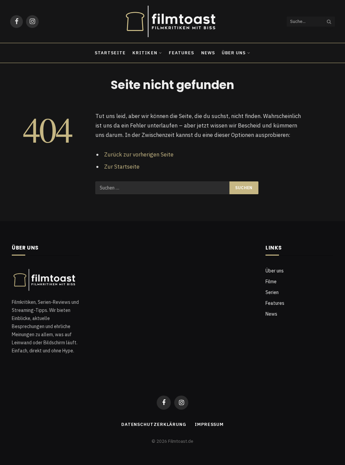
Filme (271, 282)
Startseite (110, 53)
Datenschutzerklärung (153, 424)
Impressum (209, 424)
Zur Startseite (121, 166)
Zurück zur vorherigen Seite (139, 154)
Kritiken (144, 53)
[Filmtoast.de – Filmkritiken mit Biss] (172, 21)
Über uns (234, 53)
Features (181, 53)
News (208, 53)
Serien (272, 292)
